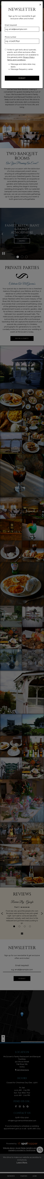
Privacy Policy (29, 57)
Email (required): (11, 25)
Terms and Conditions (16, 60)
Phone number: (10, 37)
